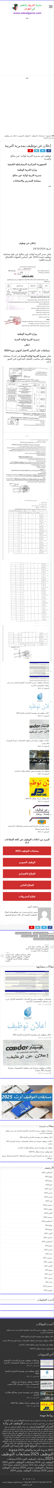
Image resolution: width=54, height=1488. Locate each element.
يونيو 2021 (48, 1270)
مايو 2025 (48, 1185)
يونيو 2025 (48, 1181)
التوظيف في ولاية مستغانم (32, 1443)
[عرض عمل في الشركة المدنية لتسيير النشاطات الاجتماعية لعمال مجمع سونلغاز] (39, 815)
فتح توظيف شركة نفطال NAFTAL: (37, 799)
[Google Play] (24, 1479)
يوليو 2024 (48, 1225)
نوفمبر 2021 (48, 1262)
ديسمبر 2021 (47, 1258)
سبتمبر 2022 (47, 1237)
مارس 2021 (48, 1278)
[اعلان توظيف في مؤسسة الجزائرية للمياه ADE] (39, 702)
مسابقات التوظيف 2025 (30, 936)
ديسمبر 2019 (47, 1286)
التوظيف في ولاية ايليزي (45, 1433)
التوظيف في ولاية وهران (45, 1446)
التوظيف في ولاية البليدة (14, 1420)
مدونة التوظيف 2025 (46, 936)
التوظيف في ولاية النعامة (26, 1431)
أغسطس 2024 (47, 1221)
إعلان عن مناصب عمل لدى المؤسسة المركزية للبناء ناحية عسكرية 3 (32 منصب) (37, 948)
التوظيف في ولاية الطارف (40, 1429)
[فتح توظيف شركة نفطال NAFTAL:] (39, 787)
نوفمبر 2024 (48, 1209)
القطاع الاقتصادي (27, 873)
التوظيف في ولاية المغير (41, 1431)
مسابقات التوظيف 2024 (27, 850)
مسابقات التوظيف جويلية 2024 (15, 1465)
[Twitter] (29, 1479)
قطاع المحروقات (27, 896)
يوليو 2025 (48, 1177)
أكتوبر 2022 (48, 1233)
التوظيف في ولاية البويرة (45, 1424)
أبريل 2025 (48, 1189)
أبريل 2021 (48, 1274)
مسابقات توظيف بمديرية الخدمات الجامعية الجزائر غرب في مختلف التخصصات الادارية (28, 1000)
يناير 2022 (48, 1254)
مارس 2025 (48, 1193)
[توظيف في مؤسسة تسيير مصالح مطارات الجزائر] (39, 760)
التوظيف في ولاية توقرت (12, 1437)
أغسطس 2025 (47, 1172)
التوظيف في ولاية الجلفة (25, 1427)
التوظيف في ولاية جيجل (28, 1439)
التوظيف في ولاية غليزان (15, 1441)
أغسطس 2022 (47, 1241)
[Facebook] (32, 1479)
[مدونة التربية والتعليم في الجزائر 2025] (27, 9)
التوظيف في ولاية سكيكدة (45, 1441)
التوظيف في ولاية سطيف (12, 1439)
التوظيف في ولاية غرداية (30, 1441)
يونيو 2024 (48, 1229)
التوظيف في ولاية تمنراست (28, 1437)
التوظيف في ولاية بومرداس (12, 1435)
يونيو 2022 (48, 1246)
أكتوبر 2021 (48, 1266)
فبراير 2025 (48, 1197)
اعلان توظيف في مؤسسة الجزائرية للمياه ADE (32, 713)
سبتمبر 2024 (47, 1217)
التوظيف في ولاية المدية (24, 933)
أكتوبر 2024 (48, 1213)
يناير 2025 (48, 1201)
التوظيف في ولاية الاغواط (32, 1420)
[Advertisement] (27, 45)
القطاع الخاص (27, 885)
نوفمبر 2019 (48, 1290)
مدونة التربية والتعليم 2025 (32, 1449)
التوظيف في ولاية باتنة (30, 1433)
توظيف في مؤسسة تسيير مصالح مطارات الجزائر (32, 771)
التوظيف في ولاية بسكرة (31, 1435)
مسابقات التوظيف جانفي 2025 (18, 1462)
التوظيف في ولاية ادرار (46, 1420)
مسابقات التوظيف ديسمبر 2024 (36, 1467)
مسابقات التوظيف (37, 136)
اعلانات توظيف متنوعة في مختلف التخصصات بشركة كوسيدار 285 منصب (27, 1341)
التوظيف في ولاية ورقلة (13, 1443)
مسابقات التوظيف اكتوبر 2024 (44, 939)
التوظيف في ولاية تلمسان (45, 1437)
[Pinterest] (27, 1479)
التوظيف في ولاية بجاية (15, 1433)
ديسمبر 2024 (47, 1205)
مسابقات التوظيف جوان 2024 (41, 1465)
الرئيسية (49, 136)
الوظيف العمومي (24, 136)
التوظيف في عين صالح (40, 933)
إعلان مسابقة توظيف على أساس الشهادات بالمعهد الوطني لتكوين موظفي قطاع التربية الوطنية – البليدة (18, 957)
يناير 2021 (48, 1282)
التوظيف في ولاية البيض (30, 1424)
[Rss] (34, 1479)
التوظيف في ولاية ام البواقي (10, 1431)
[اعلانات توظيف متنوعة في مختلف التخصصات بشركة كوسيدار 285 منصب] (39, 729)
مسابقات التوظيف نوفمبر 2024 (25, 1470)
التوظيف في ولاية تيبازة (44, 1439)
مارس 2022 (48, 1250)
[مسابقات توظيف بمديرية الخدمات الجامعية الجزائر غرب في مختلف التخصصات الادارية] (39, 671)
